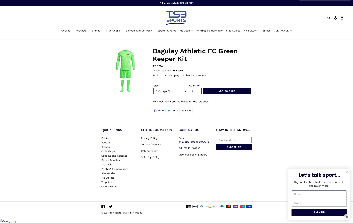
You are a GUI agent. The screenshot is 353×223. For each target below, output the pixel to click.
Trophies (106, 182)
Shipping (174, 75)
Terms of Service (151, 144)
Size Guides (108, 173)
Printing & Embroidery (114, 168)
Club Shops (108, 151)
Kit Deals (106, 164)
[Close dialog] (346, 172)
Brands (105, 146)
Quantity (194, 85)
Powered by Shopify (132, 213)
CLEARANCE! (109, 186)
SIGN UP (319, 212)
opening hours (198, 154)
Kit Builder (107, 177)
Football (106, 142)
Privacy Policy (149, 138)
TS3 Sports (115, 213)
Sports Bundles (110, 160)
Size (156, 85)
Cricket (105, 138)
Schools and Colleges (114, 155)
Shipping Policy (150, 157)
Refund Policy (149, 150)
